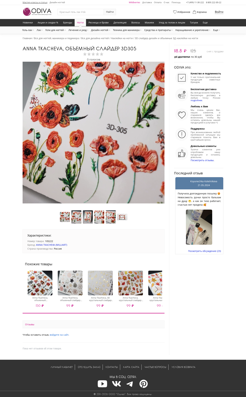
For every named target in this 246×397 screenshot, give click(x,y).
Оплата (157, 2)
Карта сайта (131, 367)
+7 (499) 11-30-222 (195, 2)
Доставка (147, 2)
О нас (166, 2)
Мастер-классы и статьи (35, 2)
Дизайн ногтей (57, 2)
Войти (219, 12)
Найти (110, 12)
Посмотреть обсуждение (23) (204, 251)
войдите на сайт (59, 334)
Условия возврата (183, 367)
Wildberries (134, 2)
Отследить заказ (89, 367)
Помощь (176, 2)
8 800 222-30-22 (213, 2)
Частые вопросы (155, 367)
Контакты (112, 367)
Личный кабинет (62, 367)
